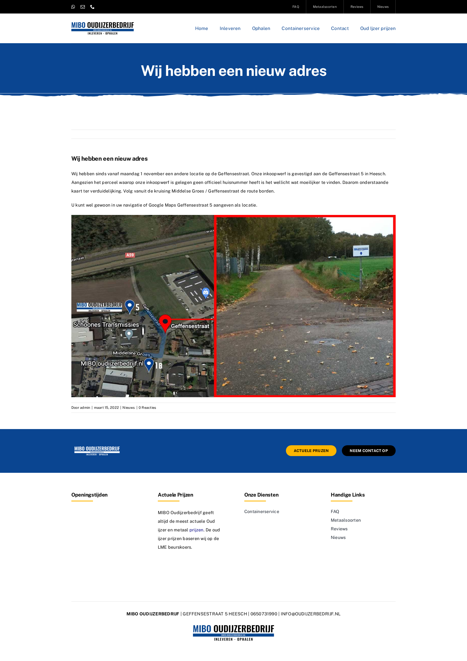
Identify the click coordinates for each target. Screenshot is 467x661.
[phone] (92, 7)
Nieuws (128, 408)
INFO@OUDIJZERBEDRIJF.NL (311, 613)
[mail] (83, 7)
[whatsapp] (73, 7)
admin (85, 408)
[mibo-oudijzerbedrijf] (97, 447)
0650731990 (264, 613)
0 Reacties (147, 408)
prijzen (196, 529)
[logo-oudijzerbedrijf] (102, 24)
